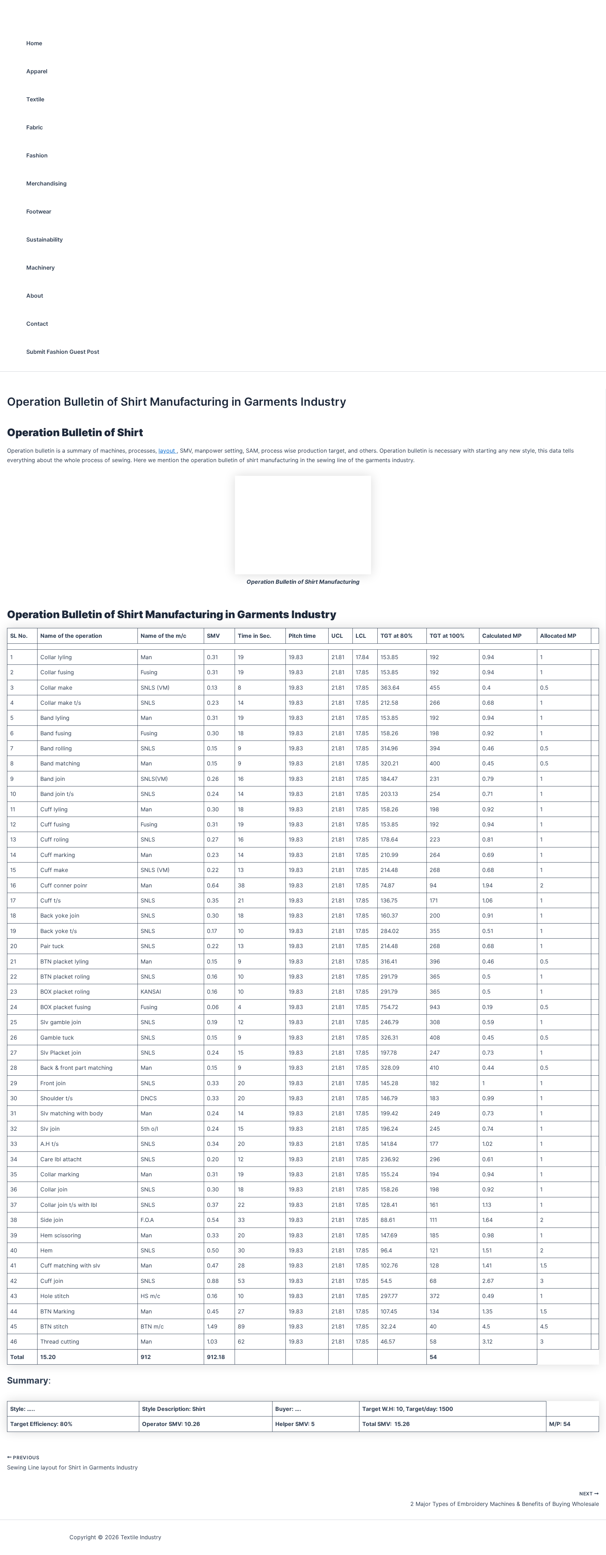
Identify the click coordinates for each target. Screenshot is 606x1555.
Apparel (36, 71)
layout (168, 450)
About (34, 295)
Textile (35, 99)
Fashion (37, 155)
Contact (37, 323)
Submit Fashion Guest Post (62, 351)
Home (34, 43)
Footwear (38, 211)
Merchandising (46, 183)
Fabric (34, 127)
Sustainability (44, 239)
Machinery (40, 267)
